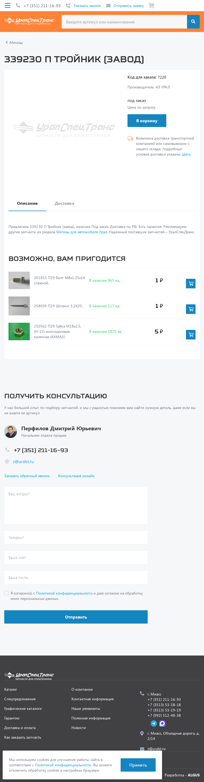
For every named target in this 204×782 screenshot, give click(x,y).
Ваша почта (18, 577)
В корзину (147, 120)
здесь (186, 154)
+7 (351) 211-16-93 (42, 5)
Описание (27, 203)
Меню (7, 5)
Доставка (64, 203)
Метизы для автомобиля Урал (81, 231)
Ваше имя (17, 557)
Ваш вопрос (19, 493)
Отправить (76, 617)
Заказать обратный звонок (27, 475)
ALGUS (194, 774)
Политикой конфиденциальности (64, 593)
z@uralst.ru (23, 461)
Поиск (193, 21)
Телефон (16, 537)
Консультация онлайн (76, 475)
